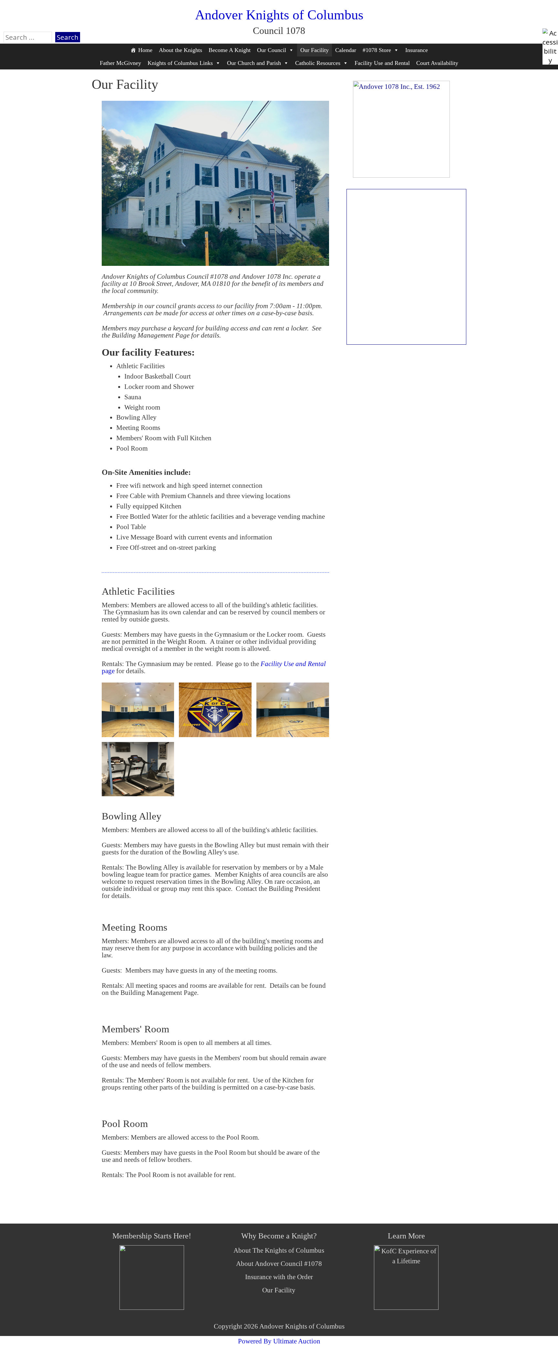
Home (145, 50)
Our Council (271, 50)
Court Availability (437, 63)
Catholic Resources (317, 63)
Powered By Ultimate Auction (279, 1341)
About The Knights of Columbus (278, 1250)
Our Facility (314, 50)
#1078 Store (377, 50)
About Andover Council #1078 (279, 1263)
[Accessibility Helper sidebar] (550, 36)
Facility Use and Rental (382, 63)
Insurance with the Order (279, 1276)
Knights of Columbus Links (180, 63)
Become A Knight (230, 50)
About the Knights (180, 50)
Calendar (345, 50)
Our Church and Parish (254, 63)
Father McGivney (120, 63)
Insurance (416, 50)
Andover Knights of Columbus (279, 14)
